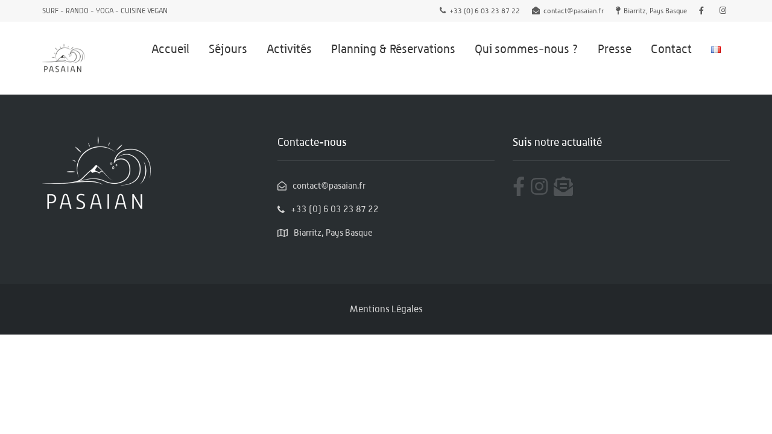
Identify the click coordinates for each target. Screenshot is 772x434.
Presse (614, 49)
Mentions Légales (386, 309)
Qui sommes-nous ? (526, 49)
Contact (671, 49)
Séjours (228, 49)
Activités (289, 49)
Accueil (170, 49)
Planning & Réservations (393, 49)
